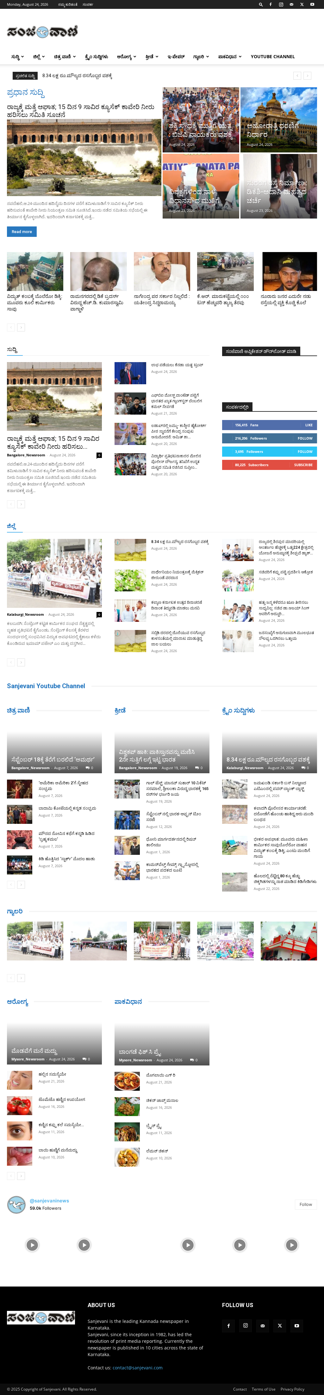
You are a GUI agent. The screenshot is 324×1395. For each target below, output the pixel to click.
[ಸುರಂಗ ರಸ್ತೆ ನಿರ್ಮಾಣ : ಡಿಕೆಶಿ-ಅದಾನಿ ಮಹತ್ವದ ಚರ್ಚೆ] (278, 186)
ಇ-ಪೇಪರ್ (176, 56)
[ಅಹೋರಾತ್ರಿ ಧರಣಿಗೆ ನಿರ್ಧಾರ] (278, 119)
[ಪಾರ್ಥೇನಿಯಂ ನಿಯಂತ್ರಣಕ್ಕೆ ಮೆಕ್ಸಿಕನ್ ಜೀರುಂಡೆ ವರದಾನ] (130, 580)
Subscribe (303, 464)
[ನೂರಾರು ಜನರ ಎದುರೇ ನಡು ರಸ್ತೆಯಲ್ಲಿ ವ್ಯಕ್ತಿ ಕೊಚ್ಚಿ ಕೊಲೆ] (289, 271)
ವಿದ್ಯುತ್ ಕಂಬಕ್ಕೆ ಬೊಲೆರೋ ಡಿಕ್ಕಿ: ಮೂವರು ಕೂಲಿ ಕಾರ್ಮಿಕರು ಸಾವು (34, 302)
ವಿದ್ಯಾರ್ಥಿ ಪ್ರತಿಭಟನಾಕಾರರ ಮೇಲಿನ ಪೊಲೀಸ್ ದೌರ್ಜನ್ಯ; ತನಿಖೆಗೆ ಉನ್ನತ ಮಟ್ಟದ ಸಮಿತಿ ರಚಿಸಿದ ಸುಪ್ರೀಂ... (176, 462)
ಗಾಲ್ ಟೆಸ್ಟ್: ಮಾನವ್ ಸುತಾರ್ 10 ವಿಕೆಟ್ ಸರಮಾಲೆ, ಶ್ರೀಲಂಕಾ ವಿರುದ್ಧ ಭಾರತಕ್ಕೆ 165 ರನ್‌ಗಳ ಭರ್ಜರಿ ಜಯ (177, 789)
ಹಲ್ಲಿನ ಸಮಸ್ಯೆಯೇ (52, 1074)
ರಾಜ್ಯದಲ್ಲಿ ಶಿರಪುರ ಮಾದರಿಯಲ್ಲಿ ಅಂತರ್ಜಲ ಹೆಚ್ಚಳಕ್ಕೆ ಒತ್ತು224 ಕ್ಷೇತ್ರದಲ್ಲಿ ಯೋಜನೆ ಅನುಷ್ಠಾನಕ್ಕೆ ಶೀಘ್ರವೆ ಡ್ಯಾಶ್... (286, 547)
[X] (302, 4)
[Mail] (291, 4)
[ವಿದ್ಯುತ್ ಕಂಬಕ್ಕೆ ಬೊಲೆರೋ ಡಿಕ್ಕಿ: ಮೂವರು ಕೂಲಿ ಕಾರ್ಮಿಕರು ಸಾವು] (35, 271)
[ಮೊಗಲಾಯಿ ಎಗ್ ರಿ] (127, 1081)
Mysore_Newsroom (28, 1059)
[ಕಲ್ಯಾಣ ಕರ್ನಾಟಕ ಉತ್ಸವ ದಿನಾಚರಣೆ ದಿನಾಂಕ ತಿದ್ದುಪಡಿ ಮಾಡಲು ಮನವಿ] (130, 611)
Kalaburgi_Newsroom (25, 614)
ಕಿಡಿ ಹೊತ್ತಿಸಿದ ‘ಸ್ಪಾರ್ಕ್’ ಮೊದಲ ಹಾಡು (67, 858)
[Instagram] (281, 4)
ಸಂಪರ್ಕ (88, 4)
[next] (307, 76)
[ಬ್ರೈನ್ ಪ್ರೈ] (127, 1131)
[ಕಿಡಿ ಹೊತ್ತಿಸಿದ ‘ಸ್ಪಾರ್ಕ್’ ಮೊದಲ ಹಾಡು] (19, 864)
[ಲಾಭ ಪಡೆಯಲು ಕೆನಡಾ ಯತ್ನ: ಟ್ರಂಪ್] (130, 373)
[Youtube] (312, 4)
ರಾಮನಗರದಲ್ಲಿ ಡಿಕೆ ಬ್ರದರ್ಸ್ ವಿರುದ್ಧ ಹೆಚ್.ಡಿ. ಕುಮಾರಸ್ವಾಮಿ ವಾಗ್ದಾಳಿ (96, 302)
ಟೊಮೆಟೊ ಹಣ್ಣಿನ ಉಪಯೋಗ (62, 1099)
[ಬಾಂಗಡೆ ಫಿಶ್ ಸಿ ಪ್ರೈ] (162, 1038)
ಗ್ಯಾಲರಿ (198, 56)
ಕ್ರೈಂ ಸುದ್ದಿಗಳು (96, 56)
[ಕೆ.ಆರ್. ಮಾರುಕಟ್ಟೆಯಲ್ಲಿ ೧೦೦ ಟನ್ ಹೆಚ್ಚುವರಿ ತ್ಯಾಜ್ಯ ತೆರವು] (225, 271)
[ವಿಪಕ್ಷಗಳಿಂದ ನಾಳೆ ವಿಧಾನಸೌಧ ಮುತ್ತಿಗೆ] (201, 186)
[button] (261, 4)
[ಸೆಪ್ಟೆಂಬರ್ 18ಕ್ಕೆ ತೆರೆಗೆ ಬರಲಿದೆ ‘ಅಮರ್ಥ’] (54, 747)
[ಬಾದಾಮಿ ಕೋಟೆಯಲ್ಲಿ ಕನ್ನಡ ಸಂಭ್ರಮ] (19, 814)
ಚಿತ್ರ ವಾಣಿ (62, 56)
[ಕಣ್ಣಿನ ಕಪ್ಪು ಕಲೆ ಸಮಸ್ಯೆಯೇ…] (19, 1130)
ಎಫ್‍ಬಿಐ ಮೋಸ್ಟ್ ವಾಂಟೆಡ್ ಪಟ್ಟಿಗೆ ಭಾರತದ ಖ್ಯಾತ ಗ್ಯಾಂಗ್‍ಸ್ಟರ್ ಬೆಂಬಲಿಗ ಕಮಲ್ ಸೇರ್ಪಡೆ (176, 401)
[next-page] (21, 327)
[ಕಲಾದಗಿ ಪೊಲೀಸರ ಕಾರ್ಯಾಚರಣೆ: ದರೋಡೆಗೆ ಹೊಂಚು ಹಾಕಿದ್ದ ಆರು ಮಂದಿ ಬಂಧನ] (234, 814)
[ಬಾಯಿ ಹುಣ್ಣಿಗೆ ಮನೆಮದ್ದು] (19, 1156)
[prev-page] (11, 327)
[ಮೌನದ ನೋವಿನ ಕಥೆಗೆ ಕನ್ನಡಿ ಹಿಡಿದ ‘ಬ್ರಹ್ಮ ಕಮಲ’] (19, 839)
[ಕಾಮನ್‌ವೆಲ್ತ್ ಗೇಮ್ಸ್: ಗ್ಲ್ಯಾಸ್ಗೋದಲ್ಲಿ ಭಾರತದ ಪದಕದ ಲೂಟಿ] (127, 870)
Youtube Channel (273, 56)
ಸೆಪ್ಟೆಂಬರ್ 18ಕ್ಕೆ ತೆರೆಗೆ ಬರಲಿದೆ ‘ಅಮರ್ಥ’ (53, 759)
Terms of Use (264, 1389)
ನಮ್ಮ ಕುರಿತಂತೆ (68, 4)
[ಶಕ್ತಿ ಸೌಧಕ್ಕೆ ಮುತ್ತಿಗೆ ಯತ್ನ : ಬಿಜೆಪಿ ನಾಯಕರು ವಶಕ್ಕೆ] (201, 119)
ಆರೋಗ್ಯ (124, 56)
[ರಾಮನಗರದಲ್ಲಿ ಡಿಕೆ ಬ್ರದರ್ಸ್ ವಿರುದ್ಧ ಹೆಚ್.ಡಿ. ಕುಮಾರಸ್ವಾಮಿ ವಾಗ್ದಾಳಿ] (98, 271)
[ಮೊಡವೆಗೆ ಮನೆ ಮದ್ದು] (54, 1038)
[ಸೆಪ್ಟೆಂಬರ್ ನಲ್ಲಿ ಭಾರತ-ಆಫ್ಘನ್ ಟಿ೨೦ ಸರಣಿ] (127, 820)
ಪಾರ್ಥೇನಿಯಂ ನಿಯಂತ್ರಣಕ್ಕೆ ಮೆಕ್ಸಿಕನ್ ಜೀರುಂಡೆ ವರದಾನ (92, 75)
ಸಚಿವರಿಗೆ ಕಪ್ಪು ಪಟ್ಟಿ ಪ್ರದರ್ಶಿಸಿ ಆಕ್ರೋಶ (286, 572)
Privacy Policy (292, 1389)
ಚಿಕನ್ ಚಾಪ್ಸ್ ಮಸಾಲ (162, 1100)
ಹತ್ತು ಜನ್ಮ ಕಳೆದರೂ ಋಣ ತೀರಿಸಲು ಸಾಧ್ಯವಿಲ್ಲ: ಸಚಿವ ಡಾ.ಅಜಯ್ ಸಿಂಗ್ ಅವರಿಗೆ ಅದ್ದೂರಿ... (284, 608)
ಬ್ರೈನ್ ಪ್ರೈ (153, 1125)
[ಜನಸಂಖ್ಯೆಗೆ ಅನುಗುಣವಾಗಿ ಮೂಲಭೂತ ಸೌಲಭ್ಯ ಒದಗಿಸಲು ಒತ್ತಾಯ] (238, 641)
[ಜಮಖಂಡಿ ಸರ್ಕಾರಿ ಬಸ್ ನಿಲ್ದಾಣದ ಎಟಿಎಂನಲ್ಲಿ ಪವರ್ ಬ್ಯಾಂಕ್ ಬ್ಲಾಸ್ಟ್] (234, 789)
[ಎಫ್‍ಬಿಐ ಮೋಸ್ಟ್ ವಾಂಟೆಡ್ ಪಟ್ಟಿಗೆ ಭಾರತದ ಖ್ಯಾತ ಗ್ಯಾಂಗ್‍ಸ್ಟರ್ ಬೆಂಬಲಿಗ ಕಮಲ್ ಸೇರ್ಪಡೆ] (130, 403)
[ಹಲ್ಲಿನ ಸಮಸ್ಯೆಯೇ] (19, 1080)
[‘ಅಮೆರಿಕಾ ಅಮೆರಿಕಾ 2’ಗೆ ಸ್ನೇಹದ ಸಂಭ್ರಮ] (19, 789)
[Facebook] (270, 4)
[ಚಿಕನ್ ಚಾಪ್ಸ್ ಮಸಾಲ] (127, 1106)
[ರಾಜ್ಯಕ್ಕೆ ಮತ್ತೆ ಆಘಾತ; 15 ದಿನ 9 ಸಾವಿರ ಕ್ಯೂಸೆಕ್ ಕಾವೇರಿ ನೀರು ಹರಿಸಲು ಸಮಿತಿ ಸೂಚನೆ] (84, 157)
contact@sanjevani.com (138, 1368)
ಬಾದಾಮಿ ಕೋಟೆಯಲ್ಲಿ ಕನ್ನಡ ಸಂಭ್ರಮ (67, 808)
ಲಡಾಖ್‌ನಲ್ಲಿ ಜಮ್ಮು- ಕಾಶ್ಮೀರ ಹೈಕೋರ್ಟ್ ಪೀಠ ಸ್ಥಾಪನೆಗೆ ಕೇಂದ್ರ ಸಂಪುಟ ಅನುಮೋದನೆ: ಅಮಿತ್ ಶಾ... (178, 431)
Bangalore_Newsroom (26, 455)
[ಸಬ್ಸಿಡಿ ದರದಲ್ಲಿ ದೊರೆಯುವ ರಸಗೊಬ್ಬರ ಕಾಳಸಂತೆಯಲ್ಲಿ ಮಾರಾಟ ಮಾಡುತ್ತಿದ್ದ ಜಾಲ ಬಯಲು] (130, 641)
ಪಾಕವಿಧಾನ (227, 56)
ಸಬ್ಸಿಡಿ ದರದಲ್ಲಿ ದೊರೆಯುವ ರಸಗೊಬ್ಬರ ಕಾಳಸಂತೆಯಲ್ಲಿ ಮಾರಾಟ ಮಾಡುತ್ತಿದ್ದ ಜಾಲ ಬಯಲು (178, 638)
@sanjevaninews (49, 1201)
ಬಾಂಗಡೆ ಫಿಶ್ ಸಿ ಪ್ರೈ (139, 1051)
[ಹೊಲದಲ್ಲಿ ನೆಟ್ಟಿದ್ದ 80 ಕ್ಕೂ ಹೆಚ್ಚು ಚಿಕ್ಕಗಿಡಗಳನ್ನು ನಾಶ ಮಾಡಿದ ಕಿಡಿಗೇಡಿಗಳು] (234, 882)
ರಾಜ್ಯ (178, 349)
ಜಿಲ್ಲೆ (36, 56)
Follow (305, 438)
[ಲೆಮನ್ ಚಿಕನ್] (127, 1157)
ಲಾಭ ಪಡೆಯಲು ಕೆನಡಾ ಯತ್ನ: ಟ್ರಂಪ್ (177, 365)
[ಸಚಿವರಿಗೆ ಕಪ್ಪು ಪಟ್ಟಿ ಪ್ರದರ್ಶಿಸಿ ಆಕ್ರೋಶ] (238, 580)
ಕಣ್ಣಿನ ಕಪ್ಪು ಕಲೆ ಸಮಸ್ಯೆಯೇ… (61, 1124)
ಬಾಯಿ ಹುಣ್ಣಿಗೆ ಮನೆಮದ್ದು (58, 1150)
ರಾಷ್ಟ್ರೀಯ (159, 349)
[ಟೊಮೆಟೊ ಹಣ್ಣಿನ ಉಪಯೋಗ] (19, 1105)
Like (309, 425)
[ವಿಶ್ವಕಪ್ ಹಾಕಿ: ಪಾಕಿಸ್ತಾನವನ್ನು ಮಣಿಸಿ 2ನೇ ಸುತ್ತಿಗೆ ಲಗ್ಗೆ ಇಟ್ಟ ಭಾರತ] (162, 747)
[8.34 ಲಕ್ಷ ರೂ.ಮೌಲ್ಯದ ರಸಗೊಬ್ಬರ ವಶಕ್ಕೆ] (130, 550)
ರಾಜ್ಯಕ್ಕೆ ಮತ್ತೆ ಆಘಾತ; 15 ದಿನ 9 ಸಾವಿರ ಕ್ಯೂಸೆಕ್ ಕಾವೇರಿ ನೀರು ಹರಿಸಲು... (53, 442)
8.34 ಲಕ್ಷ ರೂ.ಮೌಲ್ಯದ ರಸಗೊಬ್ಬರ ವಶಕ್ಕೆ (180, 542)
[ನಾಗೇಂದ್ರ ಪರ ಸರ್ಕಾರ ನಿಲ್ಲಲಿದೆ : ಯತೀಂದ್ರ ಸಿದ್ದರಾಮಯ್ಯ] (162, 271)
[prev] (297, 76)
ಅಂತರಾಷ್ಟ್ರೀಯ (132, 349)
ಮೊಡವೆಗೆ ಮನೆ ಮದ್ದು (33, 1050)
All (111, 349)
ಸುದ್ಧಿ (15, 56)
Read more (22, 231)
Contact (240, 1389)
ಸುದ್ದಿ (11, 349)
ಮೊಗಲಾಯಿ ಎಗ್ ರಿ (160, 1075)
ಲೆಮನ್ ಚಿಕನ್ (157, 1151)
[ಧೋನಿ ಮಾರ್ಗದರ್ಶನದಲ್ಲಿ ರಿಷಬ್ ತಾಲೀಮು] (127, 845)
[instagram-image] (32, 1244)
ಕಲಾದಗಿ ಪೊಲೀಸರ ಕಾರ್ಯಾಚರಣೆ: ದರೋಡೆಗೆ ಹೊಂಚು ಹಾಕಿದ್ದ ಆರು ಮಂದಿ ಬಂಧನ (284, 814)
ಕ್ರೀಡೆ (149, 56)
